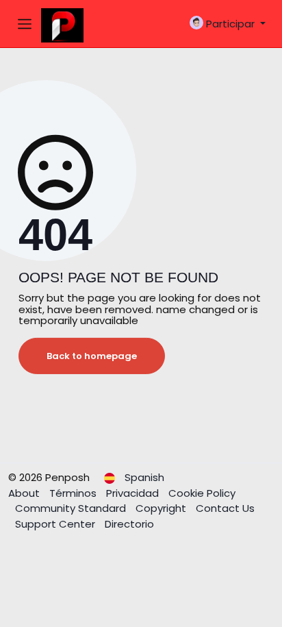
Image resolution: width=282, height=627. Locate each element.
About (25, 493)
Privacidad (134, 493)
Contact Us (225, 508)
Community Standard (72, 508)
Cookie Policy (201, 493)
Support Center (56, 524)
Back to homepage (92, 355)
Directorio (129, 524)
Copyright (162, 508)
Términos (74, 493)
